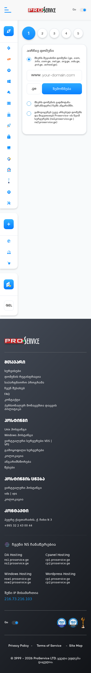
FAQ (7, 394)
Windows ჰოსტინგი (18, 435)
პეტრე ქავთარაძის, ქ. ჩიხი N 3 (28, 519)
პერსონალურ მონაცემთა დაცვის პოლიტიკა (30, 407)
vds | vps (10, 493)
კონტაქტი (12, 399)
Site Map (76, 646)
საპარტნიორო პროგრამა (24, 382)
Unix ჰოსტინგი (15, 429)
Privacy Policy (18, 646)
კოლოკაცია (13, 456)
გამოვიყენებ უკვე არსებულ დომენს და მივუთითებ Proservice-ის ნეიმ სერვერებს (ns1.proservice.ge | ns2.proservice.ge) (58, 117)
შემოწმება (62, 89)
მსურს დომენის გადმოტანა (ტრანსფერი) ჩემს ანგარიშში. (53, 104)
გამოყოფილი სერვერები (24, 450)
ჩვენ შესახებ (14, 388)
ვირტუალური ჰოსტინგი (23, 487)
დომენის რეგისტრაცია (22, 376)
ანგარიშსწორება (17, 461)
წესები (9, 467)
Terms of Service (49, 646)
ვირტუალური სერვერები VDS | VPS (28, 442)
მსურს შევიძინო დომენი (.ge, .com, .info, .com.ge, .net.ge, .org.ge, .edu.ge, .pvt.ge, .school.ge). (57, 61)
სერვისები (12, 371)
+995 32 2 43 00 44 (18, 525)
